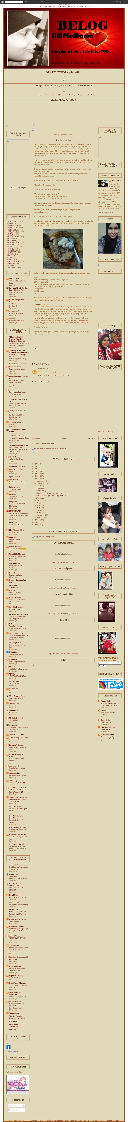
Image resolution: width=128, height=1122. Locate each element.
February (40, 515)
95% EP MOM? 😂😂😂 (17, 549)
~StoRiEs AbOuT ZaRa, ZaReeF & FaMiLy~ (18, 789)
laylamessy (13, 659)
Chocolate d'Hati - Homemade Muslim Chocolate (16, 1004)
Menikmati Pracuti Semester (18, 482)
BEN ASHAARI (15, 511)
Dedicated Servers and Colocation (82, 1120)
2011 (37, 520)
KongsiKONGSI (12, 222)
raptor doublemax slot (16, 698)
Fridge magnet (106, 722)
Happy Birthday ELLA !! (17, 997)
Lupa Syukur (13, 691)
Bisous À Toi (13, 910)
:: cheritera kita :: (16, 422)
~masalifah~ (13, 689)
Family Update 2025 (16, 792)
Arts (88, 95)
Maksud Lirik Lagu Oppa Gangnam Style (51, 496)
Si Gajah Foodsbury (15, 489)
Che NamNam (14, 563)
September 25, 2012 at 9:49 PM (53, 375)
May (39, 508)
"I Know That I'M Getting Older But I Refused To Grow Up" (17, 339)
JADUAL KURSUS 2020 (17, 897)
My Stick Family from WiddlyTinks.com (63, 654)
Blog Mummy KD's (16, 530)
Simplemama (116, 180)
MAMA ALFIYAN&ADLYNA (17, 675)
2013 (37, 476)
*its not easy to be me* (17, 364)
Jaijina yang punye (16, 633)
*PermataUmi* (15, 367)
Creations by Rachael (62, 1120)
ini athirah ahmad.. (16, 607)
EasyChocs (13, 1029)
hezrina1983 (13, 720)
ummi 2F (12, 318)
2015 (37, 471)
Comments (14, 1110)
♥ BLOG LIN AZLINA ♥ (18, 827)
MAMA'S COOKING (14, 227)
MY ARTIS (10, 233)
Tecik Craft (105, 720)
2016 (37, 469)
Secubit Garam (15, 936)
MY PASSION (11, 250)
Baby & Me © (14, 487)
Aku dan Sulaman (108, 727)
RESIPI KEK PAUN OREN (18, 878)
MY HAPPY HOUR (13, 243)
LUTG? (12, 667)
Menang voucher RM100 (17, 830)
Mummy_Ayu (14, 711)
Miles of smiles (14, 279)
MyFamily (10, 260)
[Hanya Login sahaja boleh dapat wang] (64, 80)
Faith (11, 541)
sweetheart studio (107, 735)
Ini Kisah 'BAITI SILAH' (18, 614)
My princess (13, 713)
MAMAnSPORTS (13, 231)
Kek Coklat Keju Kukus (17, 978)
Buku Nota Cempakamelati (15, 538)
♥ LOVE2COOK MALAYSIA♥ (15, 885)
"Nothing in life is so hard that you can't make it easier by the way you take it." (18, 354)
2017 (37, 466)
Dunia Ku (13, 573)
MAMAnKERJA (12, 229)
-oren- (11, 390)
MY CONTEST (12, 235)
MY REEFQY (11, 252)
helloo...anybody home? (17, 662)
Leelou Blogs (64, 5)
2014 (37, 474)
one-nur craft (14, 311)
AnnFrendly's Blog (16, 469)
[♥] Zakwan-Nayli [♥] (17, 844)
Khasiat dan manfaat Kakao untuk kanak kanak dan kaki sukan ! (18, 515)
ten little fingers (15, 806)
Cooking (72, 95)
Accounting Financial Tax (19, 445)
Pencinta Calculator (16, 745)
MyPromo (10, 265)
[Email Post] (34, 348)
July (38, 503)
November (41, 483)
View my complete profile (105, 212)
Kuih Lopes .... (14, 961)
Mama (46, 95)
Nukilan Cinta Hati (16, 735)
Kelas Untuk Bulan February (18, 905)
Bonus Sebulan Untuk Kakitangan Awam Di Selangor (16, 383)
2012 (37, 479)
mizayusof (42, 368)
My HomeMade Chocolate (15, 993)
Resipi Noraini (14, 895)
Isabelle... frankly (15, 624)
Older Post (91, 439)
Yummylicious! (14, 1013)
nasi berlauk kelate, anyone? (18, 669)
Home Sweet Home (16, 926)
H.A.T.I (12, 590)
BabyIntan (13, 502)
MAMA (9, 223)
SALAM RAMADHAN (16, 321)
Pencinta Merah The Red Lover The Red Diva (18, 289)
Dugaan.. (12, 472)
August (39, 500)
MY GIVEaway (12, 239)
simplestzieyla (14, 766)
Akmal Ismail (10, 1044)
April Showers (14, 477)
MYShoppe (62, 95)
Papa (53, 95)
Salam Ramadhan (15, 592)
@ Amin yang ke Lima (16, 496)
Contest (81, 95)
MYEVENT (11, 256)
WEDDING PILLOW (16, 313)
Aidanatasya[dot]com (17, 466)
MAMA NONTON (13, 225)
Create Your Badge (12, 1051)
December (41, 481)
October (40, 486)
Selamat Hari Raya (15, 575)
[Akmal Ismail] (8, 1048)
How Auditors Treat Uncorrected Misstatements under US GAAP (18, 449)
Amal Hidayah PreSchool (17, 775)
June (39, 505)
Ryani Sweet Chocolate (17, 983)
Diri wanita (40, 498)
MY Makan (10, 248)
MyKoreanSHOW (13, 261)
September (41, 488)
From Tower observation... (14, 586)
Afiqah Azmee (14, 457)
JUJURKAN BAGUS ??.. (17, 609)
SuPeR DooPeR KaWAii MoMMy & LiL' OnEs (18, 798)
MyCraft (9, 258)
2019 (37, 464)
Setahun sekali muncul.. (17, 654)
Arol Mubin (13, 480)
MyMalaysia (11, 263)
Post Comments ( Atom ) (51, 443)
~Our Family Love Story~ (19, 738)
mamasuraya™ (15, 681)
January (40, 517)
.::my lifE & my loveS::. (18, 865)
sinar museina (14, 773)
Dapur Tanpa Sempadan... (14, 875)
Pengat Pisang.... (63, 140)
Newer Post (36, 439)
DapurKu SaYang (15, 976)
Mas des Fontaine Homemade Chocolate (17, 1017)
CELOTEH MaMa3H (17, 554)
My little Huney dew (17, 718)
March (39, 513)
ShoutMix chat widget (106, 432)
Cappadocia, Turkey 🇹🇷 (17, 783)
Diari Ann (104, 710)
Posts (12, 1106)
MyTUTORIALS (12, 267)
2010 (37, 522)
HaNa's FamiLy (15, 598)
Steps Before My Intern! (17, 768)
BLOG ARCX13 (15, 523)
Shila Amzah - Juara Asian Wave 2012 (49, 493)
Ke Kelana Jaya (106, 729)
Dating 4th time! (14, 532)
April (39, 510)
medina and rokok (15, 683)
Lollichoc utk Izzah (15, 1008)
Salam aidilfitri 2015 (16, 921)
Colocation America (112, 1120)
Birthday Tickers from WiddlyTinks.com (63, 562)
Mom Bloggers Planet (17, 696)
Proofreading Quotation (17, 525)
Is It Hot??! (12, 705)
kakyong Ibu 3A (15, 643)
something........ (15, 781)
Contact (94, 95)
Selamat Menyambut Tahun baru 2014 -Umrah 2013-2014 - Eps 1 (18, 950)
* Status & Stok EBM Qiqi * (18, 801)
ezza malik (13, 1021)
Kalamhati (13, 652)
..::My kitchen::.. (15, 945)
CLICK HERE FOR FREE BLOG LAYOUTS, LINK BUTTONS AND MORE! (63, 7)
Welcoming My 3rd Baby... (18, 359)
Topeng (11, 424)
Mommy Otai (14, 703)
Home (40, 95)
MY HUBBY (11, 244)
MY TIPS (10, 254)
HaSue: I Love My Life (17, 919)
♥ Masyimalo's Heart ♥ (17, 835)
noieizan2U (13, 725)
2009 (37, 525)
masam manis (14, 902)
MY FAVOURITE (13, 237)
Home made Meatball (16, 740)
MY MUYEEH (12, 246)
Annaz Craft (105, 701)
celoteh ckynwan (15, 547)
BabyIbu (12, 494)
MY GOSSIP (11, 241)
